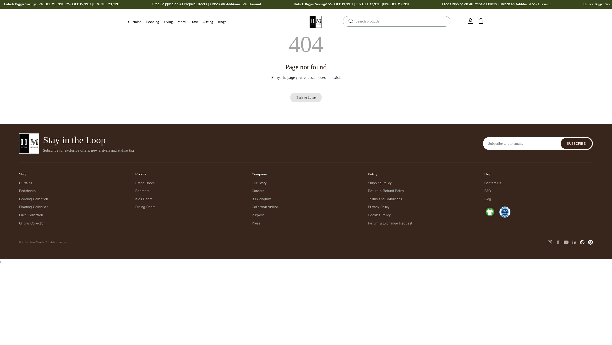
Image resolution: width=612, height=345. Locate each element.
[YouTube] (566, 242)
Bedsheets (27, 190)
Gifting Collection (32, 223)
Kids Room (143, 198)
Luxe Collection (31, 215)
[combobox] (396, 21)
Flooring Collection (33, 206)
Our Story (259, 182)
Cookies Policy (379, 215)
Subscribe (576, 143)
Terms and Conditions (385, 198)
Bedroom (142, 190)
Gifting (208, 22)
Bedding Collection (33, 198)
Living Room (145, 182)
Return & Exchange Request (390, 223)
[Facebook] (558, 242)
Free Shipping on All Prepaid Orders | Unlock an (206, 3)
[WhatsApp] (582, 242)
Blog (487, 198)
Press (256, 223)
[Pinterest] (590, 242)
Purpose (258, 215)
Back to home (306, 97)
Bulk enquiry (261, 198)
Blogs (222, 22)
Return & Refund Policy (386, 190)
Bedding (152, 22)
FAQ (487, 190)
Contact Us (493, 182)
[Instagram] (549, 242)
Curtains (135, 22)
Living (168, 22)
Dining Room (145, 206)
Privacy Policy (378, 206)
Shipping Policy (380, 182)
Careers (258, 190)
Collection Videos (265, 206)
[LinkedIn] (574, 242)
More (182, 22)
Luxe (194, 22)
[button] (481, 21)
